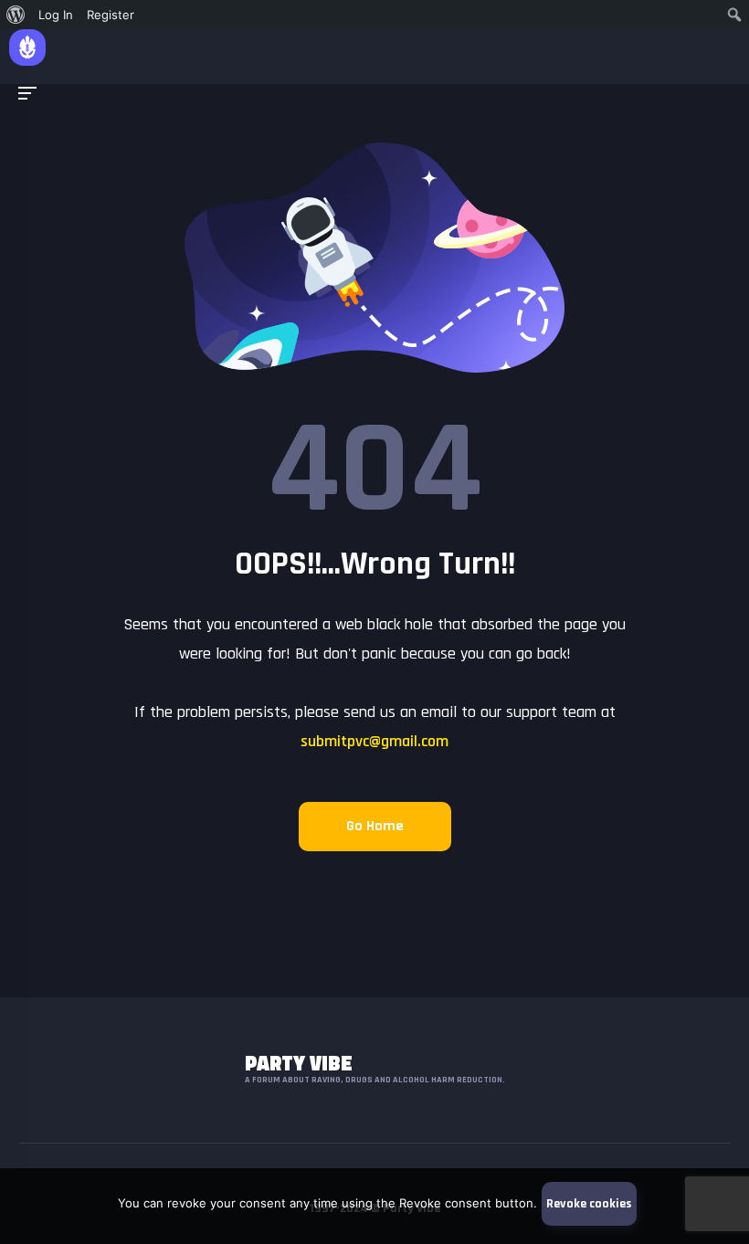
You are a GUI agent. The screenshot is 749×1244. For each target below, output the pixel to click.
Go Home (375, 826)
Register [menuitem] (110, 14)
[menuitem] (16, 14)
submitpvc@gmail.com (374, 741)
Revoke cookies (589, 1204)
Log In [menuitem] (55, 14)
